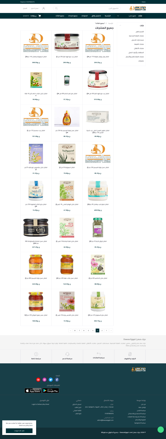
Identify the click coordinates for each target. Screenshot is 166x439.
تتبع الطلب (78, 413)
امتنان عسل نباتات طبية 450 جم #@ (67, 278)
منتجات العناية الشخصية (136, 35)
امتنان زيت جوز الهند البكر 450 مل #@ (98, 93)
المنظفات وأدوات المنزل (136, 52)
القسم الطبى (140, 31)
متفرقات (141, 60)
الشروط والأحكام (140, 419)
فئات (142, 25)
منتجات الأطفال (139, 48)
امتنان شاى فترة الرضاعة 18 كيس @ (67, 241)
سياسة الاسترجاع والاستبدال (137, 413)
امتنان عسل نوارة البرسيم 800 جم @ (36, 278)
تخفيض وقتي (96, 15)
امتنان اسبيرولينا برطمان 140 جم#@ (36, 57)
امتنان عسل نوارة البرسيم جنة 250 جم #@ (67, 131)
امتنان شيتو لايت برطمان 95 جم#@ (98, 204)
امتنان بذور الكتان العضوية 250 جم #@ (35, 205)
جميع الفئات (60, 15)
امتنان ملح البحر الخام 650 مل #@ (67, 93)
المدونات (84, 15)
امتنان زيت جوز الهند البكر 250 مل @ (67, 57)
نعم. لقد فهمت (19, 430)
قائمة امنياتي (77, 410)
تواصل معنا (142, 407)
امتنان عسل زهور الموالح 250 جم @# (36, 315)
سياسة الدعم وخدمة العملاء (137, 416)
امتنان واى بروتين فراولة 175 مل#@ (98, 57)
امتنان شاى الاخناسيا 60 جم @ (98, 278)
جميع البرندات (72, 15)
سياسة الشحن (141, 410)
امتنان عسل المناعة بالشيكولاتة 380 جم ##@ (36, 242)
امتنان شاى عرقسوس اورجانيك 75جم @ (36, 168)
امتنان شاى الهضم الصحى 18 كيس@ (67, 204)
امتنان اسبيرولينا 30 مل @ (67, 167)
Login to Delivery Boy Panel (40, 404)
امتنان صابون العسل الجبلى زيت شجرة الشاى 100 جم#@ (98, 131)
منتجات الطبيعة (139, 44)
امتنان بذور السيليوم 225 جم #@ (98, 315)
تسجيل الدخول (34, 8)
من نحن (143, 404)
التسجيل (25, 8)
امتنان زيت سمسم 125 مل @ (36, 130)
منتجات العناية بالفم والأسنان (135, 56)
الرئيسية (108, 15)
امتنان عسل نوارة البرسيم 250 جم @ (98, 167)
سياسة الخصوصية (140, 422)
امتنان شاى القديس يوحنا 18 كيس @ (67, 315)
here (31, 425)
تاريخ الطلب (78, 407)
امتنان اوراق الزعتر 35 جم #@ (98, 241)
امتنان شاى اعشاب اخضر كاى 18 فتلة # (36, 94)
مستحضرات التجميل (137, 40)
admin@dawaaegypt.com (105, 420)
